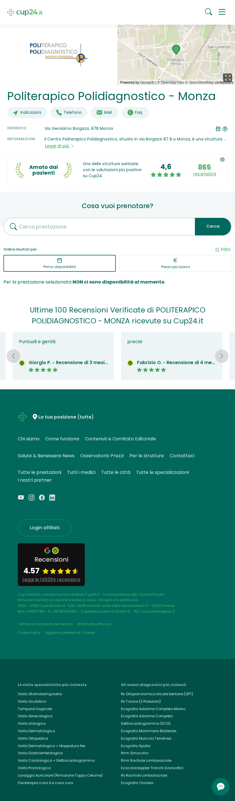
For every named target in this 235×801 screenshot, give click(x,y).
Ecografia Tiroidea (137, 782)
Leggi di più (57, 146)
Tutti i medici (81, 472)
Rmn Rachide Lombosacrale (146, 760)
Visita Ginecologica (35, 716)
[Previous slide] (13, 356)
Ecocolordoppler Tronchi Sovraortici (152, 767)
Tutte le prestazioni (39, 472)
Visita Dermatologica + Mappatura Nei (51, 745)
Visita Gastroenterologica (40, 753)
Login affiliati (45, 527)
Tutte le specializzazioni (162, 472)
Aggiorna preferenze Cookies (70, 632)
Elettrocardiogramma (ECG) (146, 723)
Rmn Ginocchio (134, 753)
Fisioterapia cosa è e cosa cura (45, 782)
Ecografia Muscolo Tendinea (146, 738)
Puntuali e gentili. (37, 341)
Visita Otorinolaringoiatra (40, 693)
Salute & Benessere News (46, 455)
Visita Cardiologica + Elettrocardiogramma (56, 760)
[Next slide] (221, 356)
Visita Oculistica (32, 701)
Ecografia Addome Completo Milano (153, 708)
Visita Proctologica (34, 767)
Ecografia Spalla (135, 745)
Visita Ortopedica (33, 738)
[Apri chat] (220, 786)
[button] (222, 12)
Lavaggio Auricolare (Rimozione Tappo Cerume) (60, 775)
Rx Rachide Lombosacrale (144, 775)
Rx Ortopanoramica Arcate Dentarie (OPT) (157, 693)
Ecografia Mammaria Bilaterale (148, 730)
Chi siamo (29, 438)
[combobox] (97, 226)
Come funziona (62, 438)
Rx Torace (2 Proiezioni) (141, 701)
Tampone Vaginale (35, 708)
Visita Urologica (32, 723)
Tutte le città (115, 472)
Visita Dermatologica (36, 730)
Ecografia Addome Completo (147, 716)
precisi (134, 341)
